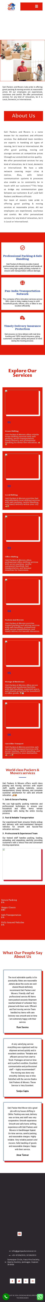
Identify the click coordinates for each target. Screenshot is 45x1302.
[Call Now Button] (5, 1296)
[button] (36, 6)
